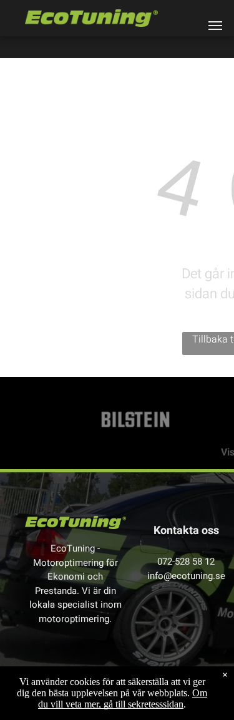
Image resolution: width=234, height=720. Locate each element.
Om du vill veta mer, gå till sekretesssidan (122, 698)
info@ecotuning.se (186, 576)
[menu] (215, 25)
